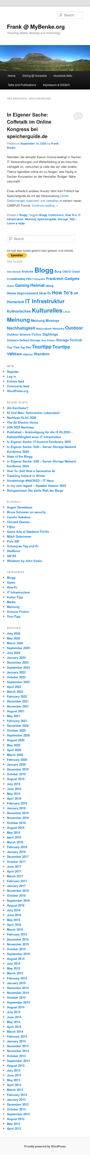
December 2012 (18, 1104)
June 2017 (14, 866)
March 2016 (15, 929)
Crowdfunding (16, 279)
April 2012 (14, 1128)
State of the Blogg (20, 456)
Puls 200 (13, 541)
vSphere (28, 354)
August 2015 (15, 958)
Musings (52, 320)
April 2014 (14, 1026)
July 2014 (13, 1012)
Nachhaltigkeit (21, 328)
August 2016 (15, 905)
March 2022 (15, 691)
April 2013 (14, 1085)
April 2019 (14, 798)
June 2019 (14, 789)
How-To (45, 293)
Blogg (23, 215)
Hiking (49, 286)
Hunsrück (15, 301)
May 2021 (13, 716)
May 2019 (13, 793)
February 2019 (17, 803)
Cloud (76, 271)
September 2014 (18, 1002)
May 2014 (13, 1022)
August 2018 (15, 827)
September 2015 (18, 954)
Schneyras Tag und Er (23, 546)
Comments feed (18, 386)
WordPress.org (17, 391)
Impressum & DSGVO (56, 85)
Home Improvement (22, 293)
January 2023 (16, 672)
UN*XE (11, 556)
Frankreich (54, 278)
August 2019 (15, 779)
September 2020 (18, 735)
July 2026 (13, 633)
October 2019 (16, 774)
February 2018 (17, 847)
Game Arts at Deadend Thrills (28, 531)
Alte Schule (14, 271)
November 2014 (18, 992)
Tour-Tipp (14, 616)
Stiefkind (13, 551)
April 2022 (14, 686)
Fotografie (39, 279)
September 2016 (18, 900)
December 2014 (18, 988)
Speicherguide (46, 219)
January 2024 (16, 657)
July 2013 (13, 1070)
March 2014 (15, 1031)
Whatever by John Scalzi (24, 561)
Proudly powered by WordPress (45, 1146)
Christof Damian (18, 522)
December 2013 (18, 1046)
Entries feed (15, 381)
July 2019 (13, 784)
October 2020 (16, 730)
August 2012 (15, 1119)
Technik (76, 340)
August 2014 (15, 1007)
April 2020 (14, 750)
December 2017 (18, 856)
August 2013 (15, 1065)
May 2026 (13, 638)
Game (10, 286)
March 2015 (15, 973)
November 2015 (18, 944)
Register (13, 371)
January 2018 (16, 852)
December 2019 (18, 769)
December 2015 (18, 939)
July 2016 (13, 910)
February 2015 (17, 978)
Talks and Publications (22, 85)
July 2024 (13, 652)
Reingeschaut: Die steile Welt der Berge (35, 490)
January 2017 (16, 886)
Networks (58, 328)
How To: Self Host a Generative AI (31, 471)
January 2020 (16, 764)
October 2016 (16, 895)
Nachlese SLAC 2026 (21, 417)
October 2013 (16, 1056)
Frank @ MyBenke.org (36, 26)
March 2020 (15, 755)
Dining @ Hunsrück (34, 75)
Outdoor (74, 328)
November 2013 (18, 1051)
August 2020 (15, 740)
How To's (71, 215)
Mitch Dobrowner (19, 536)
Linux (66, 311)
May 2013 (13, 1080)
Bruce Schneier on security (26, 512)
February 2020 (17, 759)
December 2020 (18, 725)
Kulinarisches (19, 311)
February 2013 (17, 1094)
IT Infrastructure (18, 592)
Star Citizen (48, 340)
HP (76, 293)
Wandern (42, 353)
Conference (56, 215)
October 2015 (16, 949)
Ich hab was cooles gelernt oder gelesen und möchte (40, 250)
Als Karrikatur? (17, 408)
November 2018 (18, 818)
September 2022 (18, 682)
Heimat (37, 285)
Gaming (22, 285)
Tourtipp (41, 346)
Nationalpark (44, 328)
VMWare (14, 353)
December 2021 (18, 701)
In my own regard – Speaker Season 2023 (36, 485)
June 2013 (14, 1075)
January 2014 (16, 1041)
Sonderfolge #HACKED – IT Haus (30, 480)
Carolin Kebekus (18, 517)
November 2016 (18, 890)
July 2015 (13, 963)
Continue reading (45, 205)
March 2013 (15, 1089)
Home (11, 75)
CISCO (66, 271)
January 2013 (16, 1099)
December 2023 (18, 662)
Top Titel (13, 347)
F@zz (11, 527)
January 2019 (16, 808)
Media (11, 602)
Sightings (50, 334)
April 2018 (14, 837)
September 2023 (18, 667)
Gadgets (71, 278)
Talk (72, 219)
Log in (11, 376)
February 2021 (17, 721)
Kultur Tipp (15, 597)
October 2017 (16, 861)
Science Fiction (31, 334)
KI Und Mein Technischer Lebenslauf (33, 413)
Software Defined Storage (23, 340)
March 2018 (15, 842)
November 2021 (18, 706)
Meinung (30, 219)
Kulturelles (47, 310)
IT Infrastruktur (45, 301)
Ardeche (27, 271)
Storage (63, 219)
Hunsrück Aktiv (63, 75)
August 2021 (15, 711)
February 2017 (17, 881)
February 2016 (17, 934)
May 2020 (13, 745)
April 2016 (14, 924)
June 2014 (14, 1017)
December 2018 (18, 813)
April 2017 (14, 871)
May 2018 (13, 832)
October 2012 (16, 1109)
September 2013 (18, 1060)
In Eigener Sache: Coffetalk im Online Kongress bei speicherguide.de (29, 125)
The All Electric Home (22, 422)
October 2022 (16, 677)
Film (29, 279)
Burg (57, 271)
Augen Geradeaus (19, 507)
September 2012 (18, 1114)
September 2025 (18, 648)
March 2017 (15, 876)
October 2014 (16, 997)
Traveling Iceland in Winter (26, 475)
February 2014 (17, 1036)
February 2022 (17, 696)
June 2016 (14, 915)
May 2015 (13, 968)
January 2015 (16, 983)
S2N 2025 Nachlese (20, 427)
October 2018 (16, 823)
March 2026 (15, 643)
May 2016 (13, 920)
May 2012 (13, 1123)
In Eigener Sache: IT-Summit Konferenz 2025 (39, 441)
